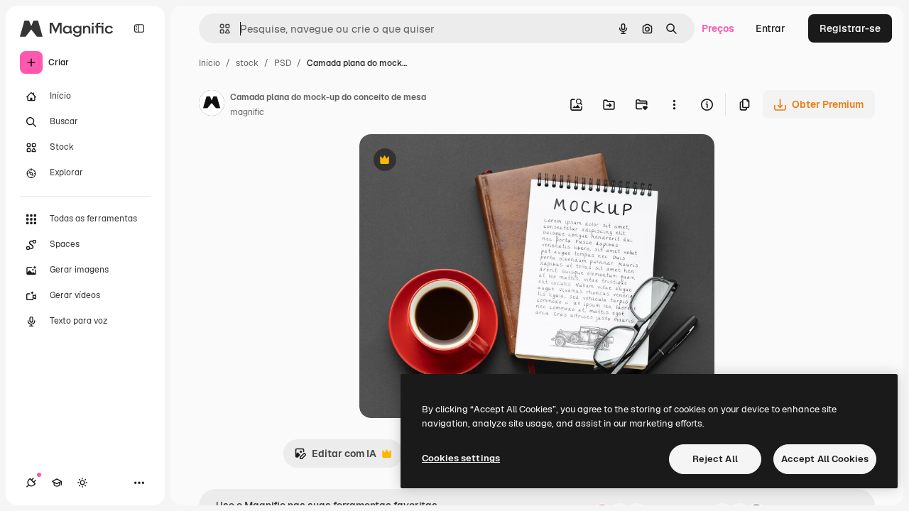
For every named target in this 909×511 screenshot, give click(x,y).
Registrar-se (850, 28)
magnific (247, 112)
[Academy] (56, 482)
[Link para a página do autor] (211, 105)
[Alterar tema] (82, 482)
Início (209, 63)
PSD (282, 63)
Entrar (770, 28)
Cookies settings (461, 458)
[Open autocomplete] (219, 28)
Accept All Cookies (825, 459)
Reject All (715, 459)
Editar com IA (335, 457)
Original (450, 161)
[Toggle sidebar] (139, 28)
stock (247, 63)
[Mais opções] (674, 104)
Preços (718, 28)
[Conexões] (31, 482)
